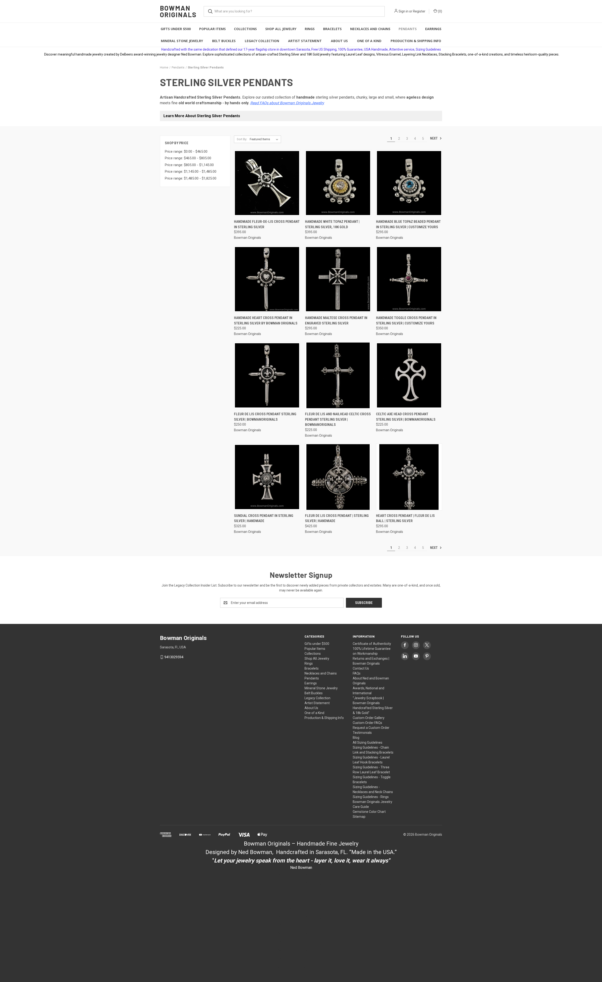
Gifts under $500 (176, 29)
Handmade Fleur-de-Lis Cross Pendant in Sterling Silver (267, 224)
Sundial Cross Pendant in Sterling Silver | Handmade (263, 518)
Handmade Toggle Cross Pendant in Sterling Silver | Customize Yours (406, 320)
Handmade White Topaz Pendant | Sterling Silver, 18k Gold (332, 224)
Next (434, 138)
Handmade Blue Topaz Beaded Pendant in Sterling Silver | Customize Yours (408, 224)
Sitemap (359, 816)
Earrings (433, 29)
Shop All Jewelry (280, 29)
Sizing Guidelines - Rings (371, 797)
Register (419, 11)
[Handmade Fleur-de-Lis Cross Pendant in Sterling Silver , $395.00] (267, 183)
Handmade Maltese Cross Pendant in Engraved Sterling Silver (336, 320)
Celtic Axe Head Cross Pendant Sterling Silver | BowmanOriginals (406, 417)
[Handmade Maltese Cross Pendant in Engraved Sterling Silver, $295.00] (338, 279)
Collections (245, 29)
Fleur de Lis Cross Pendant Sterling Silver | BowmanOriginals (265, 417)
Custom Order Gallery (368, 718)
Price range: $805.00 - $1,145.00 (189, 165)
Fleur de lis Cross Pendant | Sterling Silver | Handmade (337, 518)
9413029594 (173, 657)
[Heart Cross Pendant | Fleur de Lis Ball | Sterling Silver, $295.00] (409, 477)
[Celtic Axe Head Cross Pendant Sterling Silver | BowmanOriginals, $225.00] (409, 375)
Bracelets (332, 29)
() (439, 11)
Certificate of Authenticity (372, 644)
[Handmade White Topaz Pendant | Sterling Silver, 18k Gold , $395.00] (338, 183)
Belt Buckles (224, 41)
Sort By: (242, 139)
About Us (339, 41)
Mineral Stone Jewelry (182, 41)
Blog (356, 737)
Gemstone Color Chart (369, 812)
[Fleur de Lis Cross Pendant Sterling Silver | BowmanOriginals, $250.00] (267, 375)
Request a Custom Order (371, 728)
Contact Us (361, 668)
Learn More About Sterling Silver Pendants (201, 116)
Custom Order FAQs (367, 723)
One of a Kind (369, 41)
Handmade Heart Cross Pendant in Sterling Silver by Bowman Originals (265, 320)
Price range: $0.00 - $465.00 (186, 151)
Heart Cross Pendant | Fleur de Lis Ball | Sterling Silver (405, 518)
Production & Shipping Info (416, 41)
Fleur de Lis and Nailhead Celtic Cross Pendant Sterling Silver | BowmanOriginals (338, 419)
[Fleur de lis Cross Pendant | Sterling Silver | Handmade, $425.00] (338, 477)
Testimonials (362, 733)
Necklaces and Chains (370, 29)
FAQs (356, 673)
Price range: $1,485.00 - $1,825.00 (190, 178)
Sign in (403, 11)
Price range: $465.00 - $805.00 (188, 158)
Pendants (408, 29)
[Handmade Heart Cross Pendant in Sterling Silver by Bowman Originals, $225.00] (267, 279)
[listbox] (265, 139)
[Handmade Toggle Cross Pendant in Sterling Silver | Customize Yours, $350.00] (409, 279)
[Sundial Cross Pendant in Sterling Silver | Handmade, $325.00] (267, 477)
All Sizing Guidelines (367, 742)
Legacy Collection (262, 41)
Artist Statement (305, 41)
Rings (310, 29)
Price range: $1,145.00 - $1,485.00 (190, 171)
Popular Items (212, 29)
